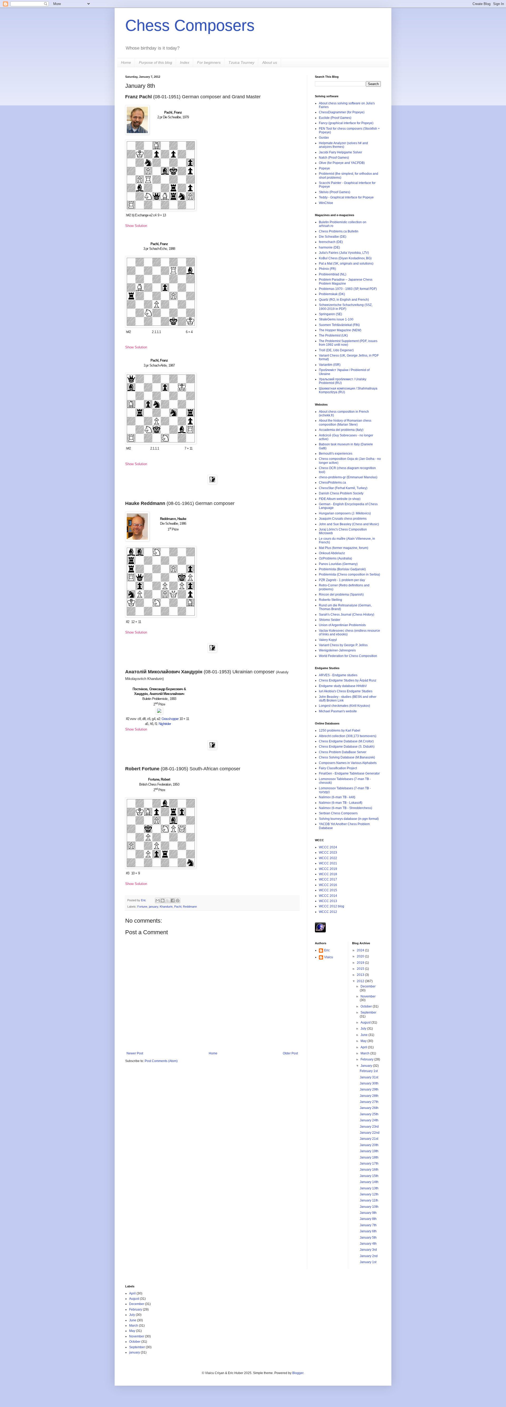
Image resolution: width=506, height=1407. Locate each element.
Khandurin (166, 906)
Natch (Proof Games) (334, 157)
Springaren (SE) (330, 314)
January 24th (369, 1120)
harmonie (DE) (329, 247)
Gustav (324, 137)
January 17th (369, 1163)
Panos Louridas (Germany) (338, 564)
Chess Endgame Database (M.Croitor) (346, 741)
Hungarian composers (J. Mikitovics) (345, 513)
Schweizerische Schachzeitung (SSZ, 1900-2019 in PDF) (345, 306)
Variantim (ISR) (329, 365)
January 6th (368, 1231)
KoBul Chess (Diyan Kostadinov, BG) (345, 258)
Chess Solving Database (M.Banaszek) (347, 757)
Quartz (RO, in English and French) (344, 299)
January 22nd (370, 1133)
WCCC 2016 (328, 885)
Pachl (177, 906)
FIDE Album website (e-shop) (340, 499)
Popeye (324, 168)
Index (184, 62)
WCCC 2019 (328, 869)
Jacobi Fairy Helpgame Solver (340, 152)
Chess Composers (190, 25)
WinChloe (326, 203)
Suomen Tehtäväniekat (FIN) (339, 325)
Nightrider (165, 724)
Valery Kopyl (328, 640)
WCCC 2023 (328, 852)
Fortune (142, 906)
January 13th (369, 1188)
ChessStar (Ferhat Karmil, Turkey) (343, 488)
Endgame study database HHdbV (343, 686)
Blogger (297, 1373)
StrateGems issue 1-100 (336, 319)
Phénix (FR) (327, 269)
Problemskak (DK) (332, 294)
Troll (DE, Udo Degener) (336, 350)
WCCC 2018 (328, 874)
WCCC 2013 (328, 901)
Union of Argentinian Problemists (342, 625)
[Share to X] (167, 900)
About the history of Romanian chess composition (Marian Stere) (345, 422)
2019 (361, 963)
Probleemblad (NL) (332, 274)
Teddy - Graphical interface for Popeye (346, 197)
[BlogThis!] (162, 900)
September (368, 1012)
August (366, 1022)
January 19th (369, 1151)
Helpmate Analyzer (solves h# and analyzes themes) (343, 145)
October (367, 1006)
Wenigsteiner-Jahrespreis (337, 650)
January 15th (369, 1176)
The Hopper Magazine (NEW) (340, 330)
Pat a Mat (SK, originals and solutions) (346, 263)
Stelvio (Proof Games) (334, 192)
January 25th (369, 1114)
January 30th (369, 1083)
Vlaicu (328, 957)
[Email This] (157, 900)
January (367, 1066)
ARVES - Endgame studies (338, 675)
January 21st (369, 1139)
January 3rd (368, 1250)
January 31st (369, 1077)
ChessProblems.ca (332, 482)
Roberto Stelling (330, 600)
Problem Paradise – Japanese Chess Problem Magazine (345, 281)
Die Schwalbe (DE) (332, 236)
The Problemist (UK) (333, 335)
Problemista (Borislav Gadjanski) (342, 569)
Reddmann (190, 906)
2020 (361, 956)
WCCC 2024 (328, 847)
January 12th (369, 1194)
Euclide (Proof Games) (335, 118)
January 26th (369, 1108)
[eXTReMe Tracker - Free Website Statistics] (320, 931)
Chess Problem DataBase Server (342, 752)
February (367, 1059)
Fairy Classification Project (338, 768)
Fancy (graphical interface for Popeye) (346, 123)
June (364, 1035)
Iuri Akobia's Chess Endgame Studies (345, 691)
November (368, 996)
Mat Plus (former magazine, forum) (343, 548)
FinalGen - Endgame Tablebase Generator (349, 773)
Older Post (290, 1053)
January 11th (369, 1200)
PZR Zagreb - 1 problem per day (342, 580)
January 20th (369, 1145)
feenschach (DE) (331, 242)
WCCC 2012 (328, 912)
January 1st (368, 1262)
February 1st (369, 1071)
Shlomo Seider (329, 620)
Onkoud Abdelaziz (332, 553)
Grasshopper (170, 719)
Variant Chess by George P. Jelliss (343, 645)
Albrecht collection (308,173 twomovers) (347, 736)
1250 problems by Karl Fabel (339, 730)
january (153, 906)
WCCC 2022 (328, 858)
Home (126, 62)
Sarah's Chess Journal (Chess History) (346, 614)
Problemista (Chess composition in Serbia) (349, 574)
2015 (361, 969)
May (364, 1041)
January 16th (369, 1169)
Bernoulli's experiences (335, 453)
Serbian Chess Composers (338, 813)
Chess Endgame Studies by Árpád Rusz (347, 680)
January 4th (368, 1243)
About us (269, 62)
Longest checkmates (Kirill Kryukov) (344, 706)
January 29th (369, 1089)
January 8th (368, 1219)
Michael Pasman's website (338, 711)
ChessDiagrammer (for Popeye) (341, 112)
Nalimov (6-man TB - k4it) (337, 797)
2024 (361, 950)
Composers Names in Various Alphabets (348, 763)
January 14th (369, 1182)
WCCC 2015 (328, 890)
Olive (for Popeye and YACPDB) (342, 163)
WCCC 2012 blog (331, 906)
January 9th (368, 1213)
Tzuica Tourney (241, 62)
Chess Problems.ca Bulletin (338, 231)
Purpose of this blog (155, 62)
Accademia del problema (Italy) (341, 430)
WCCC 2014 (328, 896)
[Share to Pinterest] (177, 900)
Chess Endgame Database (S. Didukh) (346, 746)
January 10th (369, 1207)
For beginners (209, 62)
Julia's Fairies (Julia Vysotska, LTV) (344, 253)
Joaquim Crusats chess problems (343, 518)
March (365, 1053)
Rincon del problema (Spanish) (341, 594)
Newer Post (134, 1053)
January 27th (369, 1102)
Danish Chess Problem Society (341, 493)
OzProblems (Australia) (335, 558)
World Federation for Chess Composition (348, 656)
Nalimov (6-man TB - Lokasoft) (340, 803)
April (364, 1047)
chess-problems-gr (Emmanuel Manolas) (348, 477)
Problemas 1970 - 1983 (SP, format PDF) (348, 289)
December (368, 986)
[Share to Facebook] (172, 900)
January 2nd (369, 1256)
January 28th (369, 1096)
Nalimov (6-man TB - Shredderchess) (345, 808)
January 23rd (369, 1126)
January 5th (368, 1237)
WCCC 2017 (328, 879)
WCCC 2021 (328, 863)
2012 (361, 981)
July (364, 1028)
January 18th (369, 1157)
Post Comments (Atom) (161, 1061)
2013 (361, 975)
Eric (144, 900)
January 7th (368, 1225)
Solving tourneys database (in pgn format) (349, 819)
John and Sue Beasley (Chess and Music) (349, 524)
